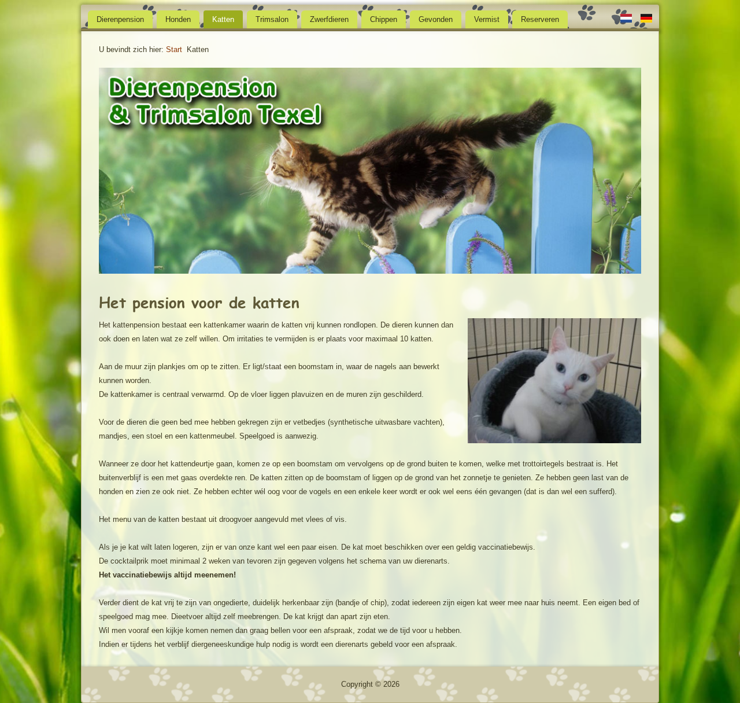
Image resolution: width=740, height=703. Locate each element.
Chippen (383, 19)
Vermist (487, 19)
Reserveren (540, 19)
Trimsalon (272, 19)
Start (174, 49)
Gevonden (436, 19)
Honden (178, 19)
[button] (119, 172)
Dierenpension (120, 19)
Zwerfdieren (329, 19)
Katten (223, 19)
